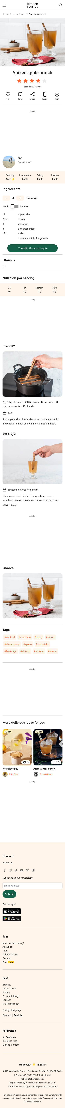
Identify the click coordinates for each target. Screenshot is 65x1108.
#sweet (50, 637)
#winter (52, 651)
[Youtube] (22, 870)
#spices (27, 644)
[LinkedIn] (33, 870)
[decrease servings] (6, 198)
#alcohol (25, 651)
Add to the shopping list (34, 248)
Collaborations (10, 954)
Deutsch (7, 1015)
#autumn (39, 651)
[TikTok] (16, 870)
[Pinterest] (27, 870)
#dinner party (12, 644)
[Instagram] (10, 870)
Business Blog (10, 1040)
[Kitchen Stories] (32, 5)
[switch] (14, 206)
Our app (7, 958)
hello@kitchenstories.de (32, 1078)
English (18, 1015)
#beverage (10, 651)
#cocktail (9, 637)
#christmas (25, 637)
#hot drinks (42, 644)
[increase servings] (20, 198)
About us (7, 946)
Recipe (6, 14)
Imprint (7, 984)
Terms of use (9, 988)
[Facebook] (5, 870)
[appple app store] (32, 912)
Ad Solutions (9, 1037)
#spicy (38, 637)
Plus (8, 961)
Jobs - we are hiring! (13, 942)
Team (5, 950)
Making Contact (11, 1044)
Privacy (6, 992)
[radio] (19, 80)
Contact (7, 999)
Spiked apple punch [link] (37, 14)
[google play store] (32, 919)
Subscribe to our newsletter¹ (18, 877)
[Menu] (4, 5)
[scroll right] (62, 744)
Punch (22, 14)
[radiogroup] (32, 81)
